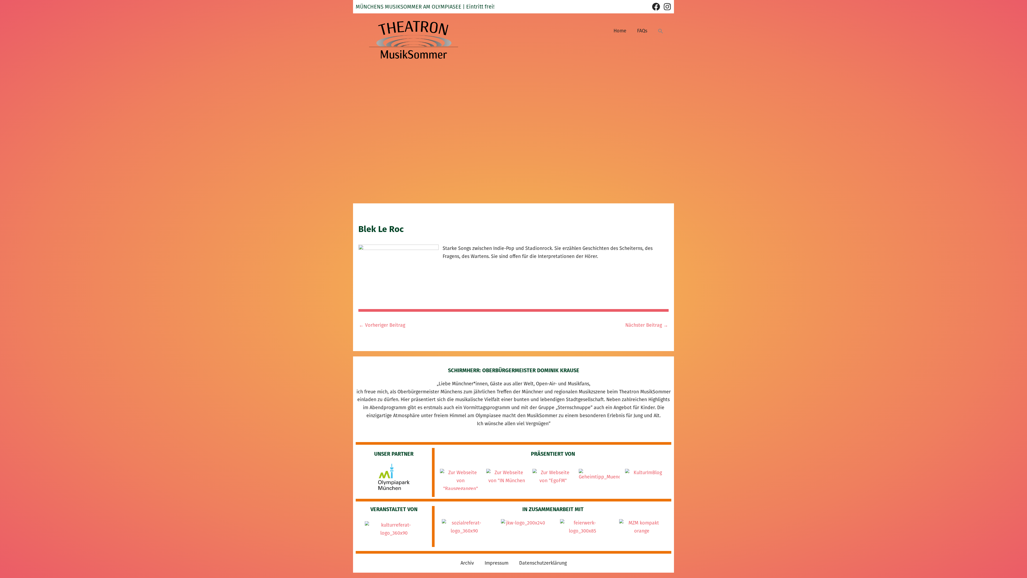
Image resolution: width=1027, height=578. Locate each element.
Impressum (496, 563)
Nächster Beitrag (646, 325)
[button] (661, 31)
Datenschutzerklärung (543, 563)
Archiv (467, 563)
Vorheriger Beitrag (382, 325)
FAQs (642, 31)
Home (620, 31)
